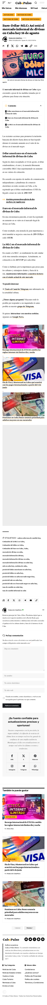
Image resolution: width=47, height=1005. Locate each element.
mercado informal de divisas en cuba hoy (17, 563)
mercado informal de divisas (13, 555)
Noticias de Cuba (11, 19)
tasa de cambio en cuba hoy (12, 587)
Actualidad (8, 15)
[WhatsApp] (35, 768)
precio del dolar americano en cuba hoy (17, 569)
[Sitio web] (43, 610)
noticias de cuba (21, 566)
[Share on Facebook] (8, 46)
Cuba (26, 548)
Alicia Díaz (10, 828)
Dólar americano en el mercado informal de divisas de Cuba (22, 112)
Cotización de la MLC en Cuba (13, 541)
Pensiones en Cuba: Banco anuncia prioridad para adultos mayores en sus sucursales (21, 912)
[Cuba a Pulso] (23, 2)
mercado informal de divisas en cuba (16, 559)
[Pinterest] (35, 757)
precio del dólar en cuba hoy (13, 573)
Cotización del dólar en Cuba (13, 545)
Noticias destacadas (31, 19)
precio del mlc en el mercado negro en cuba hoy (20, 583)
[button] (5, 2)
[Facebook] (12, 757)
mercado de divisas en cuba (13, 552)
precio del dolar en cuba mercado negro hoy (18, 577)
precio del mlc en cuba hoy (12, 580)
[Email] (26, 46)
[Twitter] (30, 939)
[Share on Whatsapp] (17, 46)
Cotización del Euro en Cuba (13, 548)
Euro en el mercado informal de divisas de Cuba (21, 119)
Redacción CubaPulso (15, 38)
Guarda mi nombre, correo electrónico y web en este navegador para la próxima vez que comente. (23, 698)
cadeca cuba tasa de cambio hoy (28, 538)
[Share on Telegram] (22, 46)
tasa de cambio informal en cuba (14, 591)
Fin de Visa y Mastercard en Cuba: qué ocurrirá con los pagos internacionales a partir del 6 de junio (22, 384)
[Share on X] (12, 46)
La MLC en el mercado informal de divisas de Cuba (22, 125)
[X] (23, 757)
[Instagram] (12, 768)
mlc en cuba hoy (8, 566)
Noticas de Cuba (24, 15)
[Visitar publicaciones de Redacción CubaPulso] (5, 39)
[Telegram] (23, 768)
